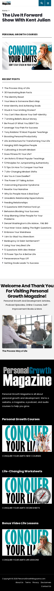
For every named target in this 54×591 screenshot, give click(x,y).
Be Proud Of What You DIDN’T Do (21, 123)
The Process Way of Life (17, 88)
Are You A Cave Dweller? (17, 176)
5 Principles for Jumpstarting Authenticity (26, 162)
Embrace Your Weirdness (17, 232)
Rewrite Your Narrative (16, 189)
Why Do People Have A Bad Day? (21, 193)
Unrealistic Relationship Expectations (24, 198)
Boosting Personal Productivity (20, 136)
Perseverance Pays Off (16, 258)
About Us (19, 582)
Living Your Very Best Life (17, 245)
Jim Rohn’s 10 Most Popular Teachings (24, 158)
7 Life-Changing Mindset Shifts (20, 171)
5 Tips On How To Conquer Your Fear (23, 167)
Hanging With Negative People (20, 145)
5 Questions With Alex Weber (19, 249)
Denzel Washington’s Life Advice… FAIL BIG (26, 223)
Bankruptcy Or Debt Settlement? (21, 240)
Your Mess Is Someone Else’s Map (22, 101)
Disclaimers (46, 582)
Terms (28, 582)
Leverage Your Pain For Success (21, 127)
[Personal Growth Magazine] (27, 377)
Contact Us (46, 586)
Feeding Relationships (16, 202)
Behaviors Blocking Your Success (21, 211)
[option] (27, 334)
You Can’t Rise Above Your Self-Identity (25, 114)
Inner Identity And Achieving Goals (22, 105)
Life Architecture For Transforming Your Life (27, 140)
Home (4, 10)
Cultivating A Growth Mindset (20, 149)
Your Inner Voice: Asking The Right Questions (27, 227)
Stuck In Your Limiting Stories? (20, 110)
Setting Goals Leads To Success (21, 262)
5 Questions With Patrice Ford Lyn (22, 206)
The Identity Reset (14, 96)
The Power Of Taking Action (19, 180)
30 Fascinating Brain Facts (18, 92)
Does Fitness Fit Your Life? (18, 154)
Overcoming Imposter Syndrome (21, 184)
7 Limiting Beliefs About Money (20, 118)
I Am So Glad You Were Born (19, 236)
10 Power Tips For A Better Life (20, 254)
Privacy (36, 582)
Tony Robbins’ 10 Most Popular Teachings (26, 132)
